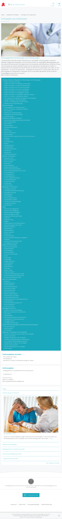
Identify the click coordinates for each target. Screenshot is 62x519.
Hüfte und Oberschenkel (10, 245)
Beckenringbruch (8, 250)
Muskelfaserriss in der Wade (11, 295)
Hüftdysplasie (7, 259)
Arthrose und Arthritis (9, 336)
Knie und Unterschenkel (9, 279)
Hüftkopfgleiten (8, 265)
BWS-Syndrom (8, 123)
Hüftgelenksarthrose (9, 261)
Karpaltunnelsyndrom (9, 227)
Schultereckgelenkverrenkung (11, 178)
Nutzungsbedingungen (33, 504)
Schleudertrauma (8, 141)
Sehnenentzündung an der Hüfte (12, 277)
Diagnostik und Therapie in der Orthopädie (15, 332)
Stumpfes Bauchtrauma (10, 149)
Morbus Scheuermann (10, 132)
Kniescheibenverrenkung (10, 286)
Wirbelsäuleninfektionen (10, 154)
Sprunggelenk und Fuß (9, 308)
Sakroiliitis (6, 138)
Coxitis (6, 256)
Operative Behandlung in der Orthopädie (14, 346)
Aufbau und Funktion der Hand (12, 82)
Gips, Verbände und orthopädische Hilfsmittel (15, 341)
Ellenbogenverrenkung (10, 192)
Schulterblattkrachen (9, 176)
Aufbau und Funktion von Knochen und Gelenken (16, 89)
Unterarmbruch (8, 205)
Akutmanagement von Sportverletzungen (14, 107)
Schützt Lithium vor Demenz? (11, 393)
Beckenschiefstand (9, 252)
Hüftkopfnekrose (8, 266)
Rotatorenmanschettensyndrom (12, 169)
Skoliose (6, 143)
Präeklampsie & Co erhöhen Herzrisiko (14, 449)
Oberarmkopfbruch (9, 165)
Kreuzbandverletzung (9, 290)
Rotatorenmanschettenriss (11, 167)
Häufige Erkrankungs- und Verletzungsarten (15, 100)
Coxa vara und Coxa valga (10, 254)
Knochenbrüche (8, 111)
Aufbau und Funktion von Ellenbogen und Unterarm (17, 83)
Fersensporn (7, 314)
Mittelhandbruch (8, 228)
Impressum (14, 504)
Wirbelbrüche (7, 152)
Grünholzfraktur (8, 196)
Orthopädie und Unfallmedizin (28, 15)
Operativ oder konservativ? (11, 345)
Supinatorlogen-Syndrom (10, 199)
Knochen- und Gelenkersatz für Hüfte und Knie (16, 101)
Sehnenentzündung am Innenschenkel (14, 275)
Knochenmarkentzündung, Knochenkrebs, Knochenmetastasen (20, 325)
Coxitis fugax (7, 257)
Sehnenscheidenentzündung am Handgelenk (15, 237)
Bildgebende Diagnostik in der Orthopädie (15, 337)
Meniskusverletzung (9, 292)
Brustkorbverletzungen (10, 122)
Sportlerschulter (8, 185)
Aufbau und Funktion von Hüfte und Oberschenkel (17, 85)
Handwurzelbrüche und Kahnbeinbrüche (14, 223)
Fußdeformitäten (8, 315)
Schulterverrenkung (9, 181)
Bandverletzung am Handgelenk (12, 212)
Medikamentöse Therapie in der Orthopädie (15, 343)
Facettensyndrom (8, 125)
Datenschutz (22, 504)
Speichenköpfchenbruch (10, 198)
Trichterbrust (7, 150)
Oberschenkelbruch (9, 272)
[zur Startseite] (16, 4)
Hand (4, 207)
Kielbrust (6, 129)
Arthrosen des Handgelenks (11, 210)
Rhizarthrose (7, 234)
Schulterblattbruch (9, 174)
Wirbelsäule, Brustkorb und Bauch (12, 118)
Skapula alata (7, 183)
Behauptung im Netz (9, 434)
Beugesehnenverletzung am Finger (13, 216)
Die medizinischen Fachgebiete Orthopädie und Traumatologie (20, 98)
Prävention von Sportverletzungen (12, 112)
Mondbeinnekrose (9, 230)
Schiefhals (7, 140)
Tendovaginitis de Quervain (11, 243)
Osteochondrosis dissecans (11, 297)
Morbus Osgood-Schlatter (11, 293)
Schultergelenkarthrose (10, 179)
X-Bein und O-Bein (9, 306)
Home (2, 15)
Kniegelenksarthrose (9, 283)
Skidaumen (7, 239)
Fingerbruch (7, 218)
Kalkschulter (7, 163)
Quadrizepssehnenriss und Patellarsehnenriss (16, 299)
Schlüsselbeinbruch (9, 172)
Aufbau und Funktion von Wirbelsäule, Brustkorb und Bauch (19, 94)
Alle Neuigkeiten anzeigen (53, 463)
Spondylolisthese (8, 147)
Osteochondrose (8, 134)
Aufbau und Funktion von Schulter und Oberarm (16, 91)
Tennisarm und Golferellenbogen (12, 201)
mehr (51, 438)
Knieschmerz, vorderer (10, 288)
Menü (59, 5)
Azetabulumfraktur (9, 248)
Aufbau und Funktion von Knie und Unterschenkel (16, 87)
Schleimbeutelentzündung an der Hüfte (14, 274)
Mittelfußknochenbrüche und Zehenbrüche (15, 317)
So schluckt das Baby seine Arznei (12, 454)
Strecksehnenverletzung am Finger (13, 241)
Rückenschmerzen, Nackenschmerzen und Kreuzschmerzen (19, 136)
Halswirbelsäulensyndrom (10, 127)
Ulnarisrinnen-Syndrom (10, 203)
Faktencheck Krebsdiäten (10, 444)
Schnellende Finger (9, 236)
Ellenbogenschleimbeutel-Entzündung (13, 190)
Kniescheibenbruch (9, 285)
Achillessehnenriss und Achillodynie (13, 310)
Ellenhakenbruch (8, 194)
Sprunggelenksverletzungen (11, 323)
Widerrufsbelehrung (47, 504)
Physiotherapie (8, 348)
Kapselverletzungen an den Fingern (13, 225)
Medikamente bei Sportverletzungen (13, 103)
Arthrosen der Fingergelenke (11, 209)
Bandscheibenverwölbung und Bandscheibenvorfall (17, 120)
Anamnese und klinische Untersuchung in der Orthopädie (19, 334)
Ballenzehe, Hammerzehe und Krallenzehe (15, 312)
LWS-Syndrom (7, 131)
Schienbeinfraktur (8, 301)
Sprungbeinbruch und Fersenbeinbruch (14, 319)
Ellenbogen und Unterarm (10, 187)
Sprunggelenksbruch (9, 321)
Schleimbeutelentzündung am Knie (13, 302)
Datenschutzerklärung (36, 517)
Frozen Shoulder (8, 161)
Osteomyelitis (7, 330)
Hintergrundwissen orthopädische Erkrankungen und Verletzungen (22, 80)
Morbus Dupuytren (9, 232)
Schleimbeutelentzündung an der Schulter (15, 170)
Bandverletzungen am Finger (11, 214)
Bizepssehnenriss (8, 158)
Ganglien (6, 221)
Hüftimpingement (8, 263)
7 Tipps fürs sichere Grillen (10, 458)
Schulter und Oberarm (9, 156)
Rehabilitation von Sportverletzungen (13, 114)
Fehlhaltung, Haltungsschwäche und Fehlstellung (16, 339)
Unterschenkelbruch (9, 304)
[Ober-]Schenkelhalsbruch (11, 247)
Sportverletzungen (8, 105)
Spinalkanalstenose (9, 145)
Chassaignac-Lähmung (10, 189)
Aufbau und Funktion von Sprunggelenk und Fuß (16, 92)
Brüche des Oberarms (10, 160)
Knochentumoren (8, 328)
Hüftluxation (7, 268)
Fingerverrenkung (8, 219)
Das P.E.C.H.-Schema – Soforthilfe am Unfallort (16, 96)
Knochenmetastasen (9, 326)
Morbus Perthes (8, 270)
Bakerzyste (7, 281)
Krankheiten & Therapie (13, 15)
